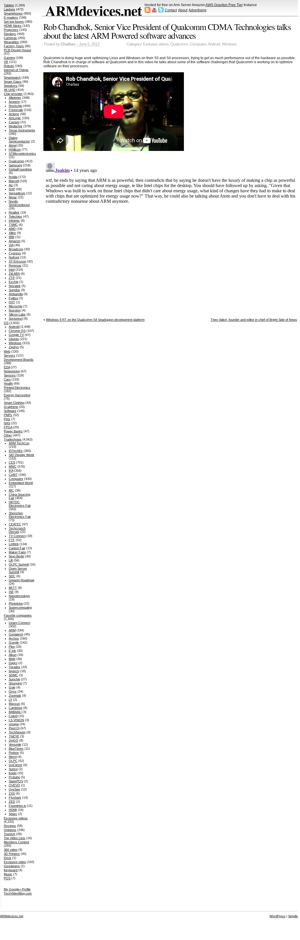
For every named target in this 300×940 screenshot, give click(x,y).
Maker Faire (17, 552)
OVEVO (14, 785)
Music (8, 874)
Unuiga (14, 724)
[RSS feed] (147, 12)
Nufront (14, 257)
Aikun (13, 654)
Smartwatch (12, 77)
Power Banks (13, 431)
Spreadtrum (17, 193)
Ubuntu (14, 339)
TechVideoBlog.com (18, 893)
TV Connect (17, 536)
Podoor (14, 752)
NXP (12, 189)
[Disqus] (171, 233)
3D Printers (12, 853)
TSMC (13, 224)
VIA (11, 245)
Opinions (10, 830)
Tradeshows (13, 439)
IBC (11, 490)
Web (7, 351)
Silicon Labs (17, 314)
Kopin (13, 773)
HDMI (13, 810)
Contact (171, 10)
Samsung (15, 165)
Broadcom (16, 249)
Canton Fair (17, 548)
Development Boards (18, 359)
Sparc (13, 814)
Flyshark (15, 797)
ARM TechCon (19, 443)
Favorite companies (18, 615)
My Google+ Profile (17, 889)
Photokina (16, 603)
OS (6, 323)
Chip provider (13, 94)
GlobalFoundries (20, 169)
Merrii (13, 756)
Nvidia (13, 177)
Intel (12, 269)
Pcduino (14, 777)
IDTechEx (16, 451)
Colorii (13, 716)
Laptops (9, 9)
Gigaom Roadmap (21, 580)
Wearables (11, 42)
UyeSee (14, 789)
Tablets (9, 5)
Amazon (14, 241)
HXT (12, 302)
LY (10, 699)
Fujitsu (13, 298)
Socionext (16, 318)
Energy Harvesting (17, 395)
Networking (12, 371)
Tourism (9, 834)
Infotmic (14, 220)
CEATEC (15, 524)
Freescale (16, 110)
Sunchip (14, 679)
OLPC (13, 761)
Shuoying (15, 683)
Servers (9, 355)
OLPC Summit (19, 564)
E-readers (11, 17)
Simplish (294, 916)
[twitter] (161, 12)
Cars (7, 379)
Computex (198, 44)
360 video (10, 849)
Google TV (16, 335)
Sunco (13, 769)
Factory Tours (14, 46)
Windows (229, 44)
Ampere (14, 101)
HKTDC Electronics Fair (20, 503)
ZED (12, 801)
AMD (12, 228)
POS (7, 878)
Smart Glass (13, 81)
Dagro (13, 663)
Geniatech (16, 634)
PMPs (8, 415)
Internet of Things (16, 70)
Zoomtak (15, 695)
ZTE (12, 277)
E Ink (12, 650)
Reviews (10, 826)
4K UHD (9, 89)
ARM (12, 630)
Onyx (13, 691)
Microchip (15, 306)
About (182, 10)
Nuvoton (15, 310)
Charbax (68, 44)
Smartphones (13, 13)
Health (8, 383)
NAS (7, 423)
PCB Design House (17, 50)
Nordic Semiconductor (19, 203)
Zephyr (14, 347)
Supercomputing (20, 607)
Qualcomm (179, 44)
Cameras (10, 38)
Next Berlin (16, 556)
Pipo (12, 646)
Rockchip (15, 106)
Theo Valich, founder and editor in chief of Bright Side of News (254, 319)
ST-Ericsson (17, 261)
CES (12, 462)
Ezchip (13, 282)
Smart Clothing (14, 402)
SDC (12, 576)
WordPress (277, 916)
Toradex (14, 667)
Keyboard (10, 870)
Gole (12, 687)
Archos (14, 638)
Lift (11, 560)
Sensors (10, 375)
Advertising (197, 10)
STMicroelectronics (22, 153)
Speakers (10, 85)
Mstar (13, 197)
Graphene (11, 407)
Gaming (9, 57)
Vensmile (15, 744)
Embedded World (21, 483)
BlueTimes (16, 748)
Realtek (14, 212)
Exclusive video (15, 862)
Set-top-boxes (14, 21)
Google (14, 642)
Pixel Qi (14, 728)
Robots (9, 66)
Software (10, 411)
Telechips (15, 216)
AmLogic (15, 118)
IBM (11, 237)
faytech (14, 671)
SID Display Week (21, 455)
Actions (14, 114)
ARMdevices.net (93, 10)
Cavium (14, 122)
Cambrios (15, 708)
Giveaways (12, 866)
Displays (10, 34)
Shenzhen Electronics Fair (20, 514)
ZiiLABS (14, 273)
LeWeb (14, 544)
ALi (11, 185)
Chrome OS (17, 330)
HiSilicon (15, 149)
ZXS (12, 793)
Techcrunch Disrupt (17, 530)
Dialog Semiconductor (19, 139)
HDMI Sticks (13, 25)
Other (8, 435)
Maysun (14, 703)
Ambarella (16, 294)
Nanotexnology (19, 596)
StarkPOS (16, 781)
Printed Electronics (17, 387)
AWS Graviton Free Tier (224, 5)
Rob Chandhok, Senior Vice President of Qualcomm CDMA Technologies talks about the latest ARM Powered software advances (167, 31)
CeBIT (13, 474)
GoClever (15, 765)
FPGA (8, 427)
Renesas (15, 265)
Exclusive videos (155, 44)
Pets (7, 419)
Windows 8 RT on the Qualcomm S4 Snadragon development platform (95, 319)
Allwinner (15, 97)
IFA (11, 470)
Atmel (13, 145)
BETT (13, 587)
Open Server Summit (18, 570)
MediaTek (15, 126)
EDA (7, 367)
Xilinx (12, 233)
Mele (12, 659)
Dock (7, 858)
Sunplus (14, 290)
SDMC (13, 675)
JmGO (13, 740)
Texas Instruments (22, 130)
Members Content (16, 842)
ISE (11, 592)
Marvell (14, 181)
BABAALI (15, 712)
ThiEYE (14, 736)
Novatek (15, 286)
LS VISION (16, 720)
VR (6, 62)
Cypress (15, 253)
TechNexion (17, 732)
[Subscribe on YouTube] (154, 12)
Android (214, 44)
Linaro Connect (19, 622)
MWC (13, 466)
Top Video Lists (14, 838)
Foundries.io (17, 805)
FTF (12, 540)
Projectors (11, 29)
